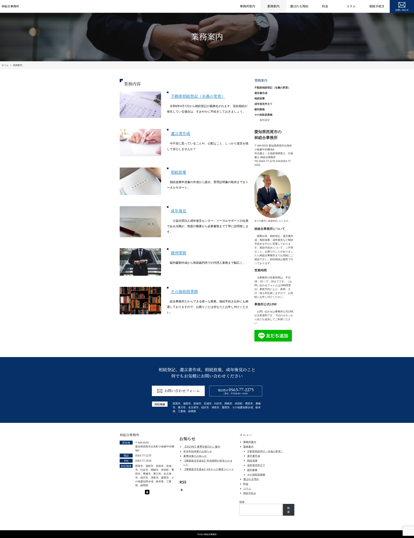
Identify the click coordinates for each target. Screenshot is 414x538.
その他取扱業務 (184, 291)
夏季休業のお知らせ (195, 456)
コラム (351, 6)
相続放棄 (178, 172)
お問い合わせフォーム (182, 391)
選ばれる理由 (299, 6)
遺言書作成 (180, 133)
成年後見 (178, 210)
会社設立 (265, 120)
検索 (242, 502)
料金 (325, 6)
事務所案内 (247, 6)
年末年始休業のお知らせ (197, 451)
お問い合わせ (402, 10)
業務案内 (273, 6)
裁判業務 (178, 252)
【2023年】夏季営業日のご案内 (201, 446)
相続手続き (377, 6)
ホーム (5, 65)
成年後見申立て (263, 104)
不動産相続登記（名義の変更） (198, 96)
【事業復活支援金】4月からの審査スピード (208, 469)
